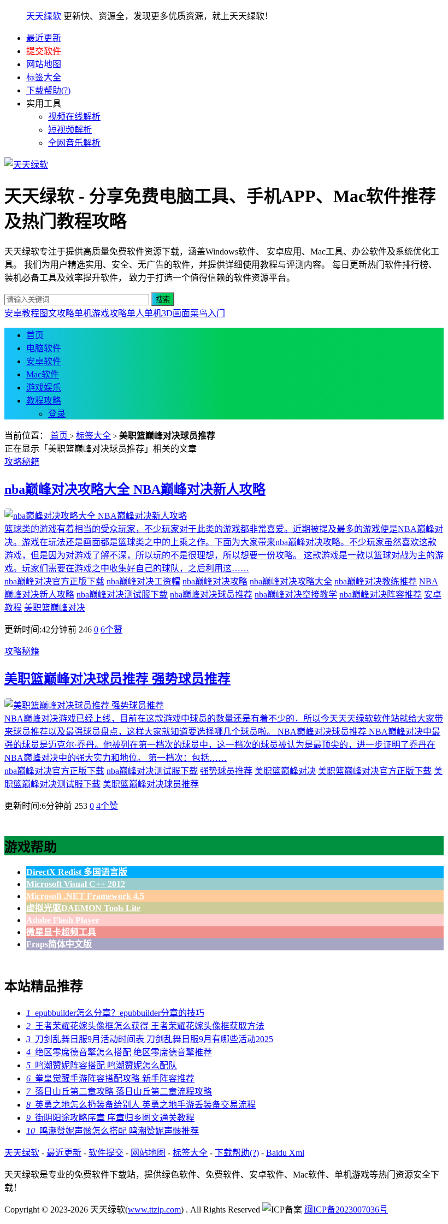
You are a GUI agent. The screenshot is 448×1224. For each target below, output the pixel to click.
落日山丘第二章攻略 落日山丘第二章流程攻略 (119, 1091)
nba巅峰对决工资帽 (143, 581)
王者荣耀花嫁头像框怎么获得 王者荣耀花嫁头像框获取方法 (145, 1026)
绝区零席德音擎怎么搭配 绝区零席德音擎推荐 (119, 1052)
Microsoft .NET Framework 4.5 (85, 896)
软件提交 (106, 1152)
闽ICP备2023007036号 (346, 1209)
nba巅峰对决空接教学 (296, 594)
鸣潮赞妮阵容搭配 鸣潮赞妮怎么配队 (101, 1065)
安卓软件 (43, 361)
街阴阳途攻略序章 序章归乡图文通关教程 (110, 1117)
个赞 (111, 629)
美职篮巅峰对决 (54, 607)
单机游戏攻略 (100, 313)
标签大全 (43, 77)
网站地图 (43, 64)
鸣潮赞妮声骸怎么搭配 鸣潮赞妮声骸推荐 (112, 1131)
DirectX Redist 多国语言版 (76, 872)
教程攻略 (43, 400)
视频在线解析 (74, 116)
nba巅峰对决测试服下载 (122, 594)
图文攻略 (56, 313)
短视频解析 (70, 129)
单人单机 (144, 313)
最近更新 (43, 38)
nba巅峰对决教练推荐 (375, 581)
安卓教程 (21, 313)
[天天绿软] (26, 164)
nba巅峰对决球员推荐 (211, 594)
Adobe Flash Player (62, 920)
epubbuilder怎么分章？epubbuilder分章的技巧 (115, 1013)
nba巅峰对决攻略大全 (291, 581)
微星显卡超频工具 (61, 932)
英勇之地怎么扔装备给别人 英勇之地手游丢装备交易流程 (141, 1104)
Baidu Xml (285, 1152)
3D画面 (176, 313)
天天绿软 (43, 16)
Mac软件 (42, 374)
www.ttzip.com (154, 1209)
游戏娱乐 (43, 387)
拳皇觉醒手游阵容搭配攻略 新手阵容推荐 (110, 1078)
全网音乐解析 (74, 142)
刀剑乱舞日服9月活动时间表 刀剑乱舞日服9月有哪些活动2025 (149, 1039)
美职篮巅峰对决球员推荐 (151, 784)
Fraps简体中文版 (59, 944)
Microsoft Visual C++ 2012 (75, 884)
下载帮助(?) (48, 90)
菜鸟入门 (207, 313)
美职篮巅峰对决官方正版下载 (375, 771)
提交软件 (43, 51)
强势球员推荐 (226, 771)
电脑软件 (43, 348)
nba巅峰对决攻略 (214, 581)
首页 (35, 335)
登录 (57, 413)
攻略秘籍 (21, 461)
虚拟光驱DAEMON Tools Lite (83, 908)
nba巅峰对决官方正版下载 (54, 581)
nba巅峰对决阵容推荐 (380, 594)
